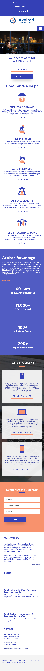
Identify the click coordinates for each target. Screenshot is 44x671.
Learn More (22, 69)
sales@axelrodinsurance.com (22, 3)
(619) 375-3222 (22, 6)
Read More (21, 117)
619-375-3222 (11, 642)
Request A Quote (22, 396)
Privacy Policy (19, 662)
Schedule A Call (22, 469)
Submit (15, 520)
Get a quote (22, 76)
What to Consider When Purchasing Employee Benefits (20, 591)
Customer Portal (22, 432)
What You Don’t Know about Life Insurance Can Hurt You (19, 615)
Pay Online (22, 11)
